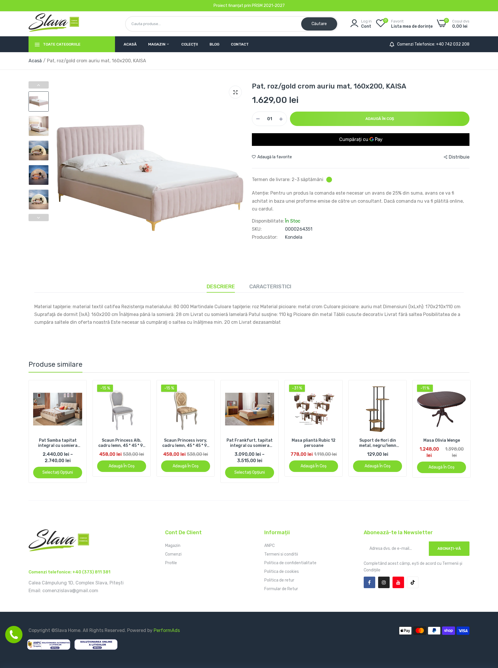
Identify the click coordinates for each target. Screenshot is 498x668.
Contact (240, 44)
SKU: (257, 229)
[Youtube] (398, 582)
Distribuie (459, 157)
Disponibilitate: (268, 221)
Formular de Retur (281, 588)
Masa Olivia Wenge (377, 440)
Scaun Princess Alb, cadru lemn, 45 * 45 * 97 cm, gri (57, 443)
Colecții (189, 44)
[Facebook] (369, 582)
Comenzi (173, 554)
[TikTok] (412, 582)
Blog (214, 44)
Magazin (157, 44)
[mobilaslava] (54, 23)
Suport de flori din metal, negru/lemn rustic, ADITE (313, 443)
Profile (171, 562)
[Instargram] (384, 582)
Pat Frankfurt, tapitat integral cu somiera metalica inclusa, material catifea (186, 443)
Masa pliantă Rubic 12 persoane (249, 443)
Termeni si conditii (281, 554)
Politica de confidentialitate (290, 562)
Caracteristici (270, 286)
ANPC (269, 545)
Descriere (221, 286)
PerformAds (167, 630)
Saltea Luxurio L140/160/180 (441, 443)
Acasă (130, 44)
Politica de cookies (281, 571)
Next (39, 217)
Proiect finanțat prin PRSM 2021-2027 (249, 5)
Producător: (265, 237)
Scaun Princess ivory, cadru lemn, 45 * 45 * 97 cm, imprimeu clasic (121, 443)
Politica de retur (279, 580)
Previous (39, 85)
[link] (77, 390)
